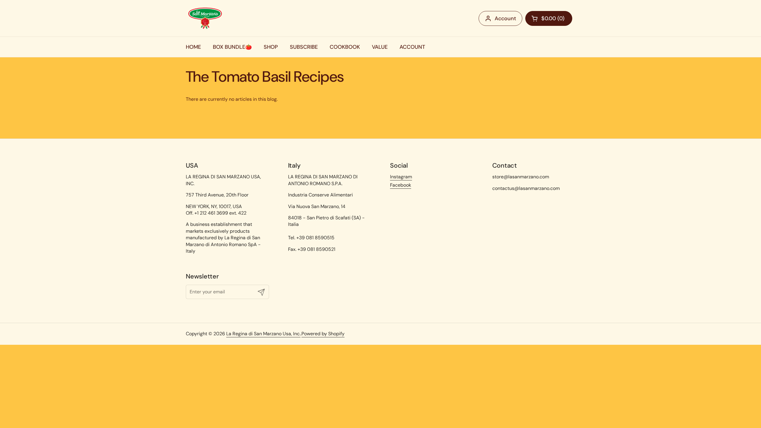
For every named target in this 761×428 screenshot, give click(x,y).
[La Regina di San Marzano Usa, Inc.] (205, 18)
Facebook (400, 185)
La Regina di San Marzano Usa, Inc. (263, 334)
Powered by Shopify (323, 334)
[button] (548, 18)
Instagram (401, 177)
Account (505, 18)
